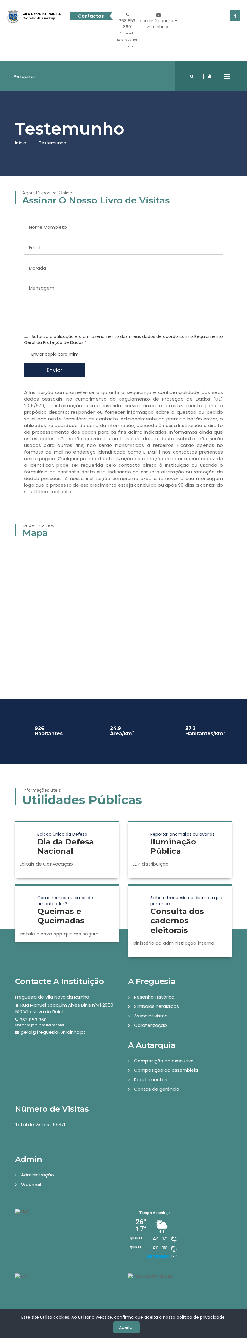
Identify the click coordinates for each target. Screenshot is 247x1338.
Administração (37, 1175)
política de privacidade (201, 1317)
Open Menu (227, 76)
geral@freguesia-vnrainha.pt (158, 24)
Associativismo (151, 1016)
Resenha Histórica (154, 997)
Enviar (55, 370)
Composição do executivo (164, 1061)
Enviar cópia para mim (55, 354)
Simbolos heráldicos (156, 1006)
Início (20, 143)
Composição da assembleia (166, 1070)
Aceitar (126, 1327)
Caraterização (150, 1025)
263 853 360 (127, 33)
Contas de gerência (156, 1089)
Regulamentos (150, 1079)
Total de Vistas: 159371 (40, 1124)
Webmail (31, 1184)
